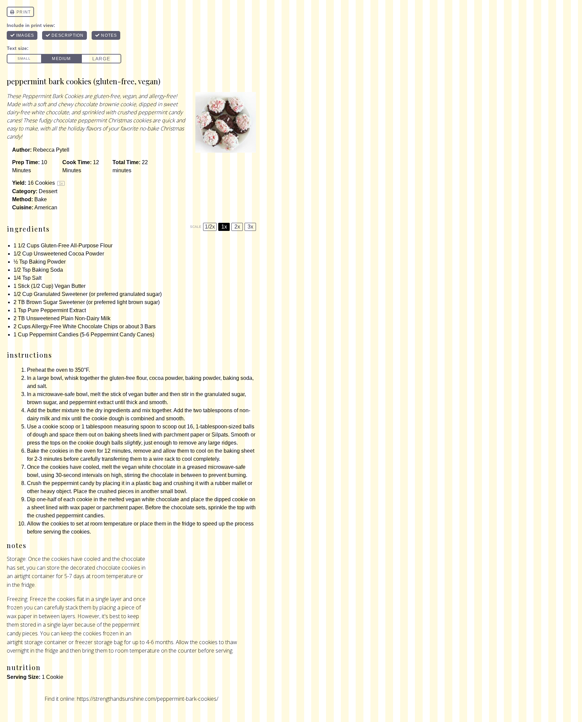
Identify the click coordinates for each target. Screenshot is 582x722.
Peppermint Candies (53, 334)
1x (224, 227)
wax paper (82, 507)
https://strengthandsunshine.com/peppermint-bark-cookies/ (147, 698)
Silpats (220, 435)
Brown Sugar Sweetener (55, 302)
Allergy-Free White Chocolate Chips (75, 326)
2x (237, 227)
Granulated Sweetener (61, 294)
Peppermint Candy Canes (122, 334)
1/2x (210, 227)
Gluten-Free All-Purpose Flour (76, 245)
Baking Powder (47, 262)
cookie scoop (58, 426)
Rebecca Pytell (51, 150)
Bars (150, 326)
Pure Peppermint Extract (57, 310)
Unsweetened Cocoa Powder (69, 254)
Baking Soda (47, 270)
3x (250, 227)
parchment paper (184, 435)
